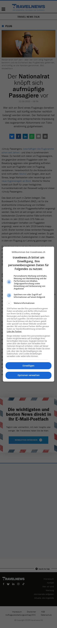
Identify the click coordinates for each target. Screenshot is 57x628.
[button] (28, 303)
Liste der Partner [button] (14, 331)
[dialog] (28, 314)
